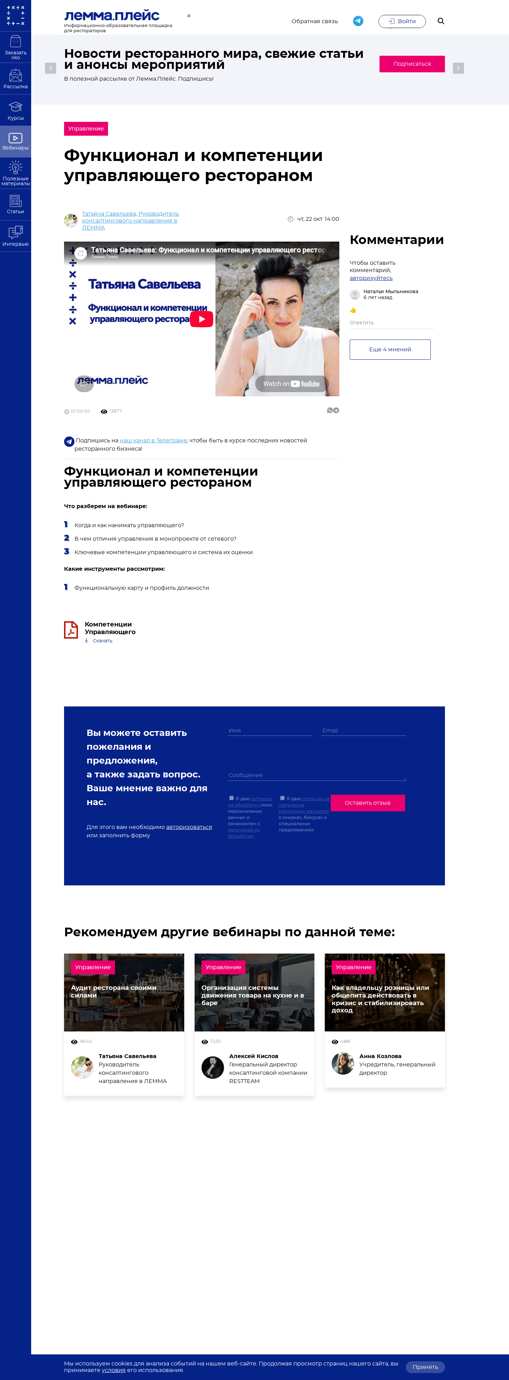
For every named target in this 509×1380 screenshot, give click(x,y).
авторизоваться (189, 827)
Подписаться (412, 64)
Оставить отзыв (368, 803)
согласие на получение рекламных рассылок (304, 805)
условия (114, 1370)
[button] (50, 68)
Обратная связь (315, 21)
